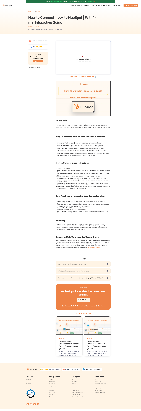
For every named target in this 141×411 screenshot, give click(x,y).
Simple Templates (99, 388)
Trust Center (75, 388)
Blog (34, 11)
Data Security (75, 386)
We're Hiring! (75, 381)
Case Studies (98, 381)
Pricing (92, 5)
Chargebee (52, 383)
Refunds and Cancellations (78, 392)
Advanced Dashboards (100, 383)
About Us (74, 379)
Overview (28, 379)
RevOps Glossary (99, 390)
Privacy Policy (75, 390)
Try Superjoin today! (94, 247)
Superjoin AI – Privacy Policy (78, 396)
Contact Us (75, 383)
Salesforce (52, 381)
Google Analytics (53, 386)
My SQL (51, 394)
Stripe (50, 396)
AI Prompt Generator (100, 392)
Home (29, 11)
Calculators (97, 386)
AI (26, 381)
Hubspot (51, 379)
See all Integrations (54, 399)
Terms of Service (76, 394)
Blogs (96, 379)
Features (28, 383)
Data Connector (75, 5)
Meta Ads (51, 390)
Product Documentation (32, 386)
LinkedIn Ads (52, 388)
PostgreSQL (52, 392)
